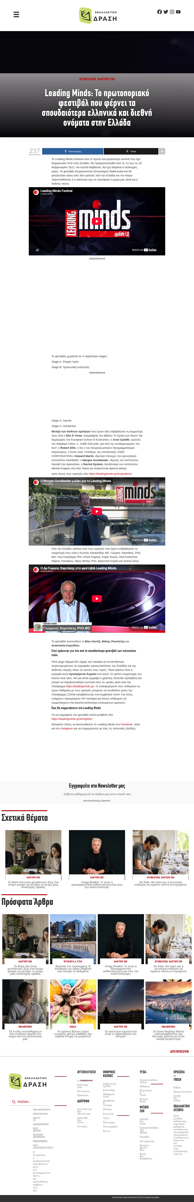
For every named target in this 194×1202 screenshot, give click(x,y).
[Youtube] (178, 11)
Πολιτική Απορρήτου (39, 1135)
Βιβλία (73, 1027)
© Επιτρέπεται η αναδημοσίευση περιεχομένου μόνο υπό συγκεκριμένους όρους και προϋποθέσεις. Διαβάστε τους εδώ (41, 1171)
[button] (16, 14)
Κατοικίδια (109, 1090)
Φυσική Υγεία (144, 1100)
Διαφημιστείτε (41, 1124)
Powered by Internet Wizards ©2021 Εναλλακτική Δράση (135, 1197)
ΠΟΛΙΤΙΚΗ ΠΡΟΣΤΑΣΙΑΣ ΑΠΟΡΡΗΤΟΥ (97, 801)
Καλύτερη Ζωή (33, 877)
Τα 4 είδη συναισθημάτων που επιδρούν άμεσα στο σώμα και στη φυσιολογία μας (25, 1035)
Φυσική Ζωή (144, 1109)
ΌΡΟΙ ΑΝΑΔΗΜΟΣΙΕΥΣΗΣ (43, 1146)
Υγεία (143, 1072)
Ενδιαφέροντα (25, 1027)
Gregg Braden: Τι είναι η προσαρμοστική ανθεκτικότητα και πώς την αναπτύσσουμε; (96, 884)
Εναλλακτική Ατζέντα (182, 1108)
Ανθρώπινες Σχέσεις (109, 1084)
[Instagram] (172, 11)
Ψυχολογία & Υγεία (73, 961)
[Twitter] (165, 11)
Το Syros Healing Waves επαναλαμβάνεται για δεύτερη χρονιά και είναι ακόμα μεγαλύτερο (168, 1035)
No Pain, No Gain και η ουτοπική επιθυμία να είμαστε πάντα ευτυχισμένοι (160, 883)
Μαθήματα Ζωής (108, 1095)
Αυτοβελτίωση (153, 877)
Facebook (127, 724)
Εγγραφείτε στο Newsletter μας (97, 786)
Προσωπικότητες (183, 1091)
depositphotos (41, 1109)
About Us (36, 1119)
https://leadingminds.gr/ (80, 686)
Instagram (67, 728)
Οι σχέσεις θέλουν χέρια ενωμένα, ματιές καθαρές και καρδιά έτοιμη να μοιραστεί (73, 1034)
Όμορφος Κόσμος (109, 1074)
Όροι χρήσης (37, 1129)
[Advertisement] (97, 307)
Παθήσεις (145, 1086)
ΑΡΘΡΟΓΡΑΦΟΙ (40, 1113)
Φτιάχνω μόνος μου (144, 1147)
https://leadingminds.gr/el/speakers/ (110, 473)
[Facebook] (159, 11)
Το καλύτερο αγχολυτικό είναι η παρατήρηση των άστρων (121, 1034)
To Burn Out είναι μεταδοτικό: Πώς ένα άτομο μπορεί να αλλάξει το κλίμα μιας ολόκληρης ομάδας (33, 884)
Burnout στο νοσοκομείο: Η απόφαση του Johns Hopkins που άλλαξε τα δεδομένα (73, 968)
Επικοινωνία (40, 1141)
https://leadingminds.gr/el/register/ (72, 718)
